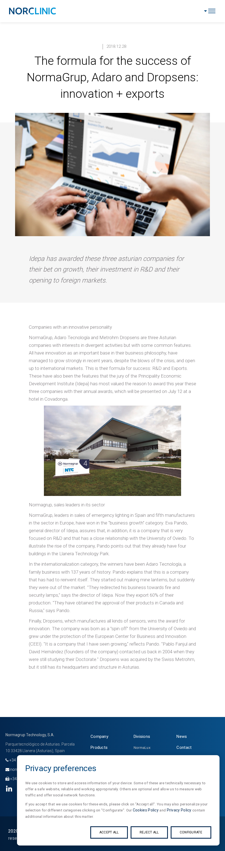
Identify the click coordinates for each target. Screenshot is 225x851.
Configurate (191, 832)
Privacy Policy (179, 810)
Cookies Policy (146, 810)
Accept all (109, 832)
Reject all (149, 832)
